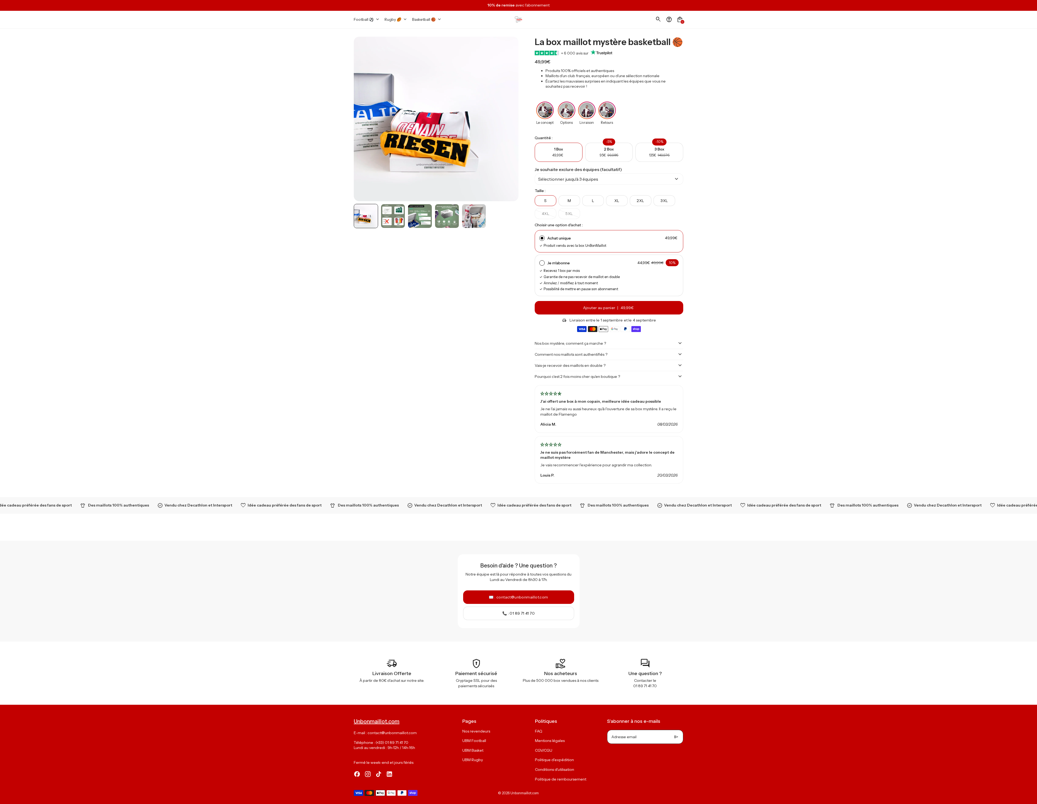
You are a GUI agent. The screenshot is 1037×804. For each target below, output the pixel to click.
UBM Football (474, 740)
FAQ (538, 731)
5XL (569, 213)
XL (616, 200)
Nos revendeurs (476, 731)
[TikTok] (378, 774)
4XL (545, 213)
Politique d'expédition (554, 759)
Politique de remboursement (560, 779)
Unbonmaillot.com (524, 793)
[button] (366, 216)
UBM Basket (472, 750)
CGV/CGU (543, 750)
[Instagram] (368, 774)
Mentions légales (550, 740)
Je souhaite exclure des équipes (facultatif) (578, 169)
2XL (640, 200)
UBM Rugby (472, 759)
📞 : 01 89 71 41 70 (518, 613)
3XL (664, 200)
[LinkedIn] (389, 774)
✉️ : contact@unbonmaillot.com (518, 597)
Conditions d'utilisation (554, 769)
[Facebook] (357, 774)
